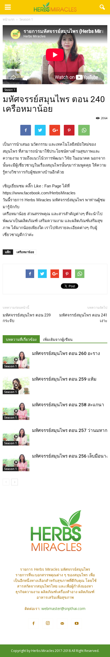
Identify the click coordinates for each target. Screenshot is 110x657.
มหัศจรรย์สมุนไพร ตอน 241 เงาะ (83, 318)
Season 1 (9, 90)
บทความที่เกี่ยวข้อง (21, 339)
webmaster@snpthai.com (63, 608)
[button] (102, 7)
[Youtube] (76, 623)
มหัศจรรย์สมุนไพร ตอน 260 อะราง (66, 353)
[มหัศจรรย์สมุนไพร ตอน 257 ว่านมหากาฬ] (16, 436)
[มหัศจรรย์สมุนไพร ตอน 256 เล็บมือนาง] (16, 462)
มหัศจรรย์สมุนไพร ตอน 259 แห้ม (64, 379)
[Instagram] (47, 623)
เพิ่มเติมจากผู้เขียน (58, 339)
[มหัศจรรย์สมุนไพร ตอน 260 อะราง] (16, 359)
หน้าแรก (8, 19)
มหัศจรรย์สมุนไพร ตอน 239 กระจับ (27, 318)
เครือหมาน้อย (25, 252)
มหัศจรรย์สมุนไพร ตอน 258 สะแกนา (68, 404)
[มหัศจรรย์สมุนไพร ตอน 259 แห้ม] (16, 385)
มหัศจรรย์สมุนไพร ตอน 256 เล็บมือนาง (70, 456)
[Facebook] (33, 623)
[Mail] (62, 623)
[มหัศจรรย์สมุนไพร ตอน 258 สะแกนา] (16, 411)
